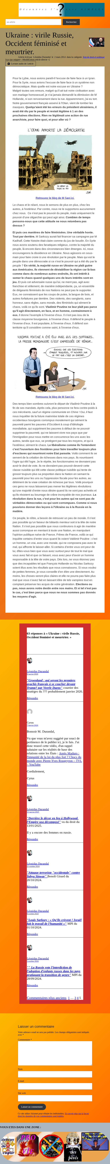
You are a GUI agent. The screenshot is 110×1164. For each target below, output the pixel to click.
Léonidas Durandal (38, 671)
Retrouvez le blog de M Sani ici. (55, 197)
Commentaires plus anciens (46, 998)
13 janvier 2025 (33, 812)
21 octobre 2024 (33, 866)
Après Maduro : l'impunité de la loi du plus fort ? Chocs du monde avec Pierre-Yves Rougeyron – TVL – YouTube (54, 758)
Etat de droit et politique (94, 57)
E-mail (21, 1081)
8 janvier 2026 (32, 674)
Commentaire (25, 1039)
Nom (20, 1069)
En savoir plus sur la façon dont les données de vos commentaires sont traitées (53, 1114)
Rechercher (71, 22)
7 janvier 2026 (32, 725)
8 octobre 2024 (33, 914)
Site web (22, 1093)
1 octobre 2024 (33, 961)
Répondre (32, 698)
